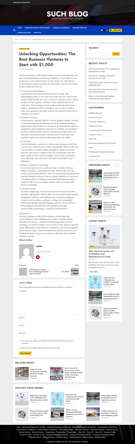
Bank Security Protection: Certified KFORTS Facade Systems (38, 372)
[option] (104, 177)
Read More (93, 272)
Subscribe (117, 30)
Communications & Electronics (37, 28)
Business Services (80, 28)
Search (93, 48)
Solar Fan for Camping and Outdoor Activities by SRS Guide (111, 281)
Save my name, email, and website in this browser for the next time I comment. (47, 342)
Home (19, 28)
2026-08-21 (108, 179)
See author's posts (44, 251)
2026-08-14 (69, 379)
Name (22, 318)
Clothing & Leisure (96, 126)
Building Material (95, 113)
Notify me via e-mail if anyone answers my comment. (40, 348)
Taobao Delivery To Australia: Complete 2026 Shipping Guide (109, 413)
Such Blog (67, 14)
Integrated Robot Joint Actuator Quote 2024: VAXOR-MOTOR (111, 190)
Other (91, 148)
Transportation (24, 33)
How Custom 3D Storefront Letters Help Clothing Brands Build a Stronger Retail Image (74, 372)
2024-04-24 (23, 69)
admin (39, 246)
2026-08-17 (34, 378)
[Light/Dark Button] (103, 30)
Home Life (37, 33)
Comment (23, 291)
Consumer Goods (95, 135)
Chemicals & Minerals (61, 28)
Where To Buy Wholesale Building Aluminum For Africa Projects (102, 97)
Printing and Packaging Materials (101, 152)
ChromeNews (73, 442)
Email (22, 325)
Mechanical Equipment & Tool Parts (102, 143)
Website (22, 333)
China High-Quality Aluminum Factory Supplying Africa (111, 175)
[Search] (107, 30)
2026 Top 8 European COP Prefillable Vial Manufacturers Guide (101, 254)
